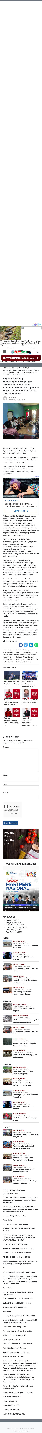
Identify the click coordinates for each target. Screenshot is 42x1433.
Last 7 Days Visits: (13, 925)
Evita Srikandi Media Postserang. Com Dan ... (30, 702)
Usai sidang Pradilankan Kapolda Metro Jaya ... (22, 993)
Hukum (22, 941)
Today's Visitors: (12, 923)
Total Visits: (10, 930)
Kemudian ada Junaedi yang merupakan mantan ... (24, 1170)
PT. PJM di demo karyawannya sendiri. (25, 1119)
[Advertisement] (21, 22)
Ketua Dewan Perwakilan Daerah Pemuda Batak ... (11, 702)
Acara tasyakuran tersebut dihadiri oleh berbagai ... (23, 1147)
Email (5, 784)
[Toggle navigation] (4, 351)
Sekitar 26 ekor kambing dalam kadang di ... (25, 1056)
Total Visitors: (11, 932)
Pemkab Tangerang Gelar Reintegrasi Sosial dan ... (23, 1084)
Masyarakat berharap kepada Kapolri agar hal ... (24, 1044)
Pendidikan (24, 1016)
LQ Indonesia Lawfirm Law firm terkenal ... (25, 970)
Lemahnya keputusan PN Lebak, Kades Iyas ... (26, 946)
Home (5, 368)
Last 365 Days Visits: (13, 927)
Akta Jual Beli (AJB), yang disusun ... (23, 958)
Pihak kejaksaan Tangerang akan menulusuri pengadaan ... (26, 1021)
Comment (7, 747)
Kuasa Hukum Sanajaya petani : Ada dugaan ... (25, 981)
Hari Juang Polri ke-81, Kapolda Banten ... (11, 684)
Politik (21, 987)
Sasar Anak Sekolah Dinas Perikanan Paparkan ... (23, 1072)
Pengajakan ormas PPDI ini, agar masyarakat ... (26, 1136)
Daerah (11, 368)
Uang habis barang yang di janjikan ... (23, 1009)
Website (6, 793)
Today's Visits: (11, 920)
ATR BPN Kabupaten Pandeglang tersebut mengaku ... (26, 1182)
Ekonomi (16, 941)
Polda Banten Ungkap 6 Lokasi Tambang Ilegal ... (29, 684)
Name (5, 775)
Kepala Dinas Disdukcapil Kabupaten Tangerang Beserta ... (29, 723)
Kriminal (22, 964)
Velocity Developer (24, 1431)
